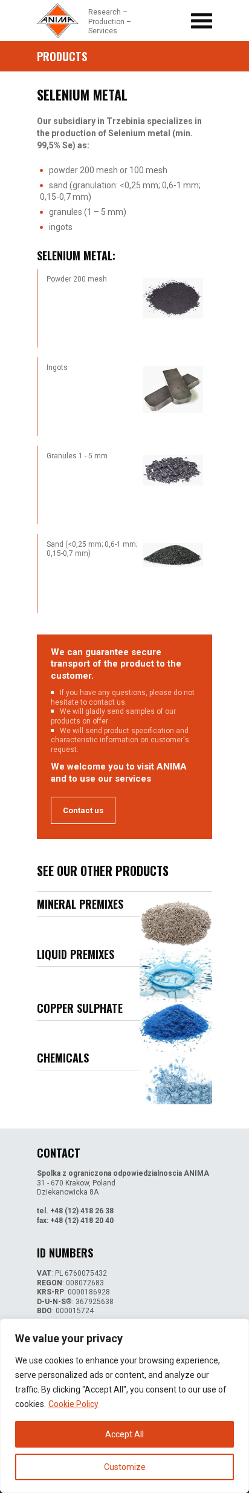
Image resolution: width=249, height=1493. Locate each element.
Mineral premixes (80, 904)
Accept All (124, 1434)
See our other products (103, 871)
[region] (124, 1406)
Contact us (83, 810)
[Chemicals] (176, 1078)
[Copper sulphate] (176, 1027)
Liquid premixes (75, 954)
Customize (125, 1467)
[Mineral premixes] (176, 923)
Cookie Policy (73, 1404)
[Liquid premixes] (176, 975)
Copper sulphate (80, 1008)
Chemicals (63, 1058)
